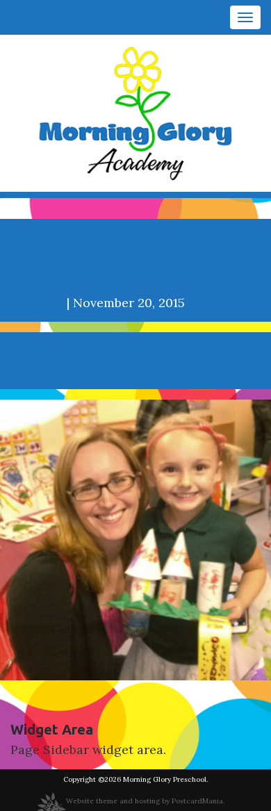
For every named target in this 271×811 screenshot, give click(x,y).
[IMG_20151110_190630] (135, 539)
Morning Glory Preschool (164, 779)
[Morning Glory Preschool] (135, 112)
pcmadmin (31, 303)
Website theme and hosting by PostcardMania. (145, 800)
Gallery (85, 277)
